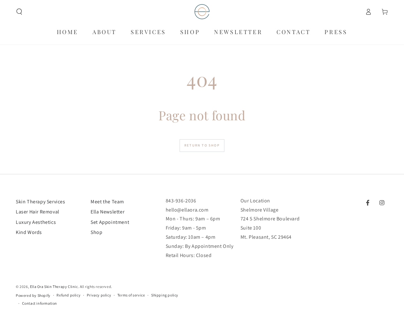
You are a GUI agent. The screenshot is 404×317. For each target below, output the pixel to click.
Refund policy (68, 295)
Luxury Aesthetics (36, 222)
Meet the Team (107, 201)
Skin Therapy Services (40, 201)
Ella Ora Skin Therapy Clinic (54, 286)
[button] (19, 12)
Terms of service (131, 295)
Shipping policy (164, 295)
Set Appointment (110, 222)
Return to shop (202, 145)
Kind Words (29, 232)
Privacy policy (99, 295)
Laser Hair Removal (37, 211)
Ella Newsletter (107, 211)
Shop (96, 232)
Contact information (39, 303)
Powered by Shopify (33, 295)
